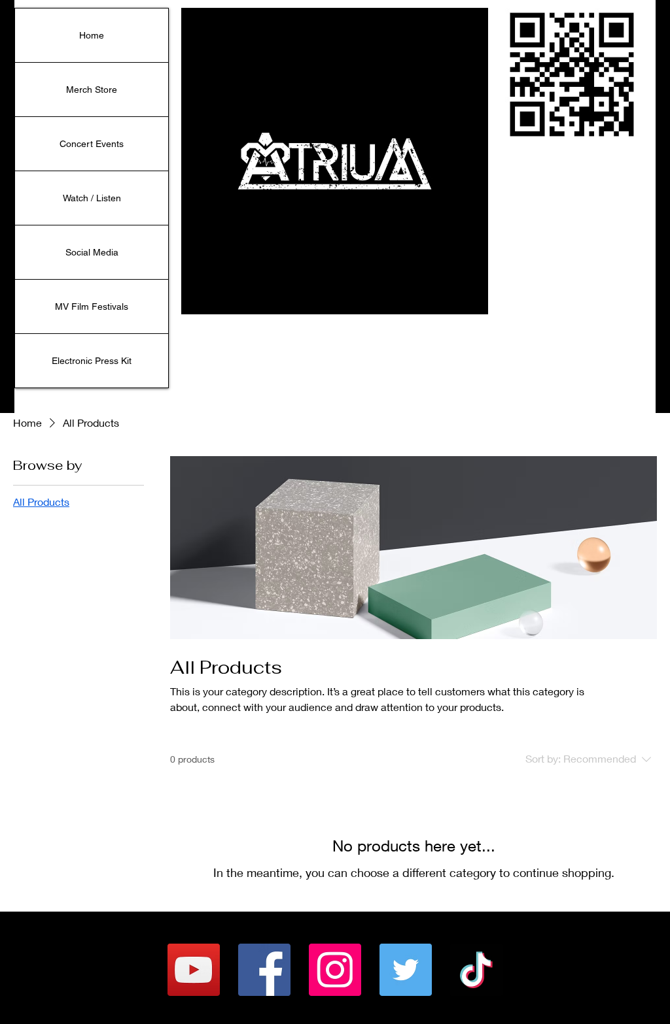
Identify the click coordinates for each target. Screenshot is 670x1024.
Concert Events (92, 144)
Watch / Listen (92, 198)
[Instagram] (335, 970)
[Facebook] (264, 970)
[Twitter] (405, 970)
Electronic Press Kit (92, 360)
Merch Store (91, 89)
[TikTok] (476, 970)
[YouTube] (194, 970)
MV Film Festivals (91, 306)
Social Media (91, 252)
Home (91, 35)
